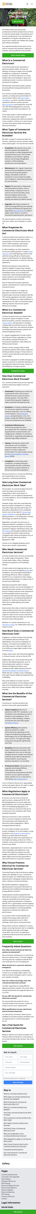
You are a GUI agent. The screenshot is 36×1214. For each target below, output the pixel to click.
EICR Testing (5, 1183)
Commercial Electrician (9, 1175)
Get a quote (18, 1212)
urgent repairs (7, 323)
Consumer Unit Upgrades (10, 1177)
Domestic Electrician (8, 1181)
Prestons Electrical (7, 1196)
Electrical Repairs (7, 1190)
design (27, 570)
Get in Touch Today (18, 55)
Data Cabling (5, 1179)
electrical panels (18, 211)
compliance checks (11, 723)
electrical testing (8, 105)
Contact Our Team (18, 371)
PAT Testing (5, 1194)
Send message (18, 1082)
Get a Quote (18, 1046)
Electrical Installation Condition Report (15, 671)
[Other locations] (27, 4)
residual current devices (21, 833)
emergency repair (8, 625)
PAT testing (6, 531)
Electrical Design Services (10, 1186)
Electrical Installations (9, 1188)
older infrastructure (20, 779)
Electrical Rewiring (7, 1192)
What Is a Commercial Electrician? (15, 1094)
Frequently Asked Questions (13, 1150)
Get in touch (18, 21)
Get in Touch (18, 941)
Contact (4, 1199)
